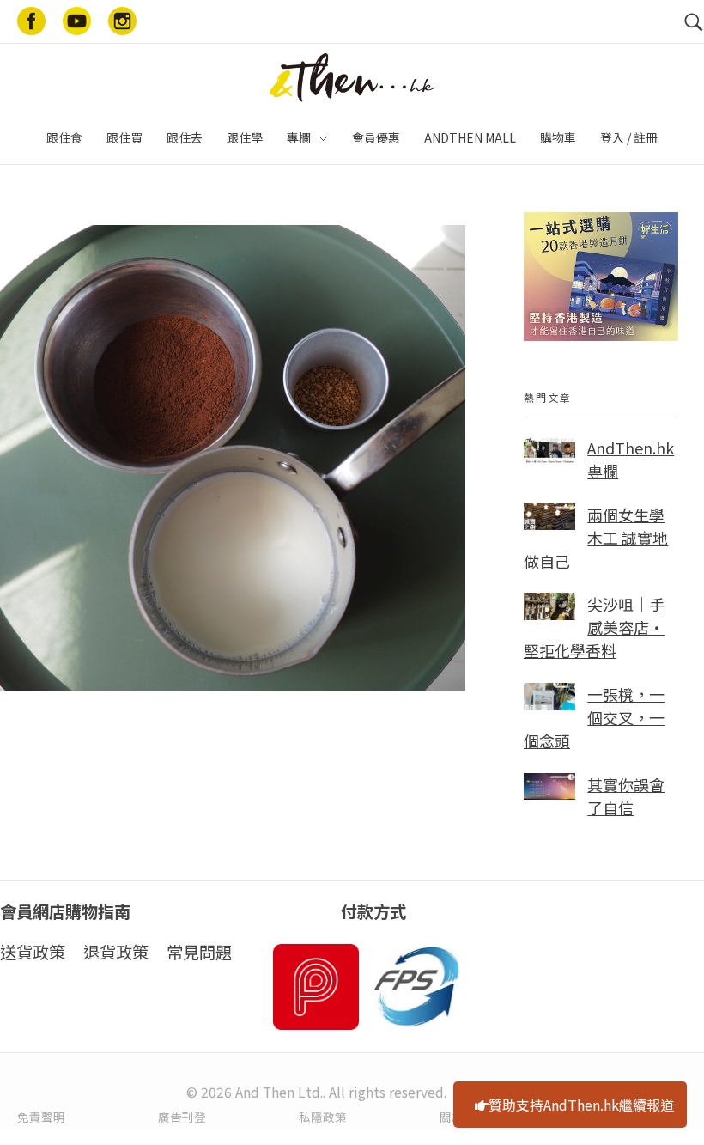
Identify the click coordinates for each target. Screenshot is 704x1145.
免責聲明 (41, 1116)
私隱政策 (323, 1116)
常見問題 (199, 952)
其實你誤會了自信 (626, 796)
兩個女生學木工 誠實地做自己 (596, 537)
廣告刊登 (182, 1116)
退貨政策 (116, 952)
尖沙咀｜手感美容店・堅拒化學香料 (594, 627)
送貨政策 (32, 952)
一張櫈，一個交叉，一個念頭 (594, 717)
